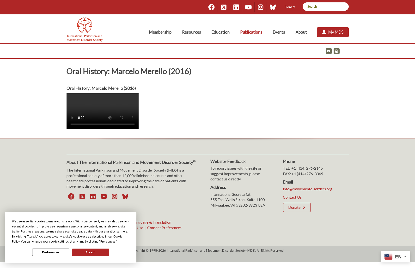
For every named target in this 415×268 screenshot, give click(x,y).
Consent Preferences (164, 227)
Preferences (51, 252)
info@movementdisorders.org (307, 188)
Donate (290, 7)
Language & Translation (152, 222)
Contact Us (292, 197)
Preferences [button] (108, 241)
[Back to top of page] (368, 256)
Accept (90, 252)
